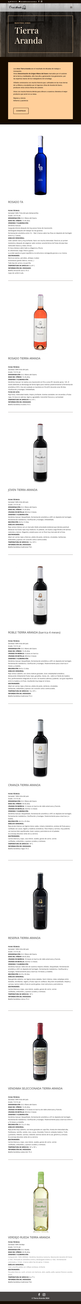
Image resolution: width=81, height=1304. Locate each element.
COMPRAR (21, 111)
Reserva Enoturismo (7, 1302)
